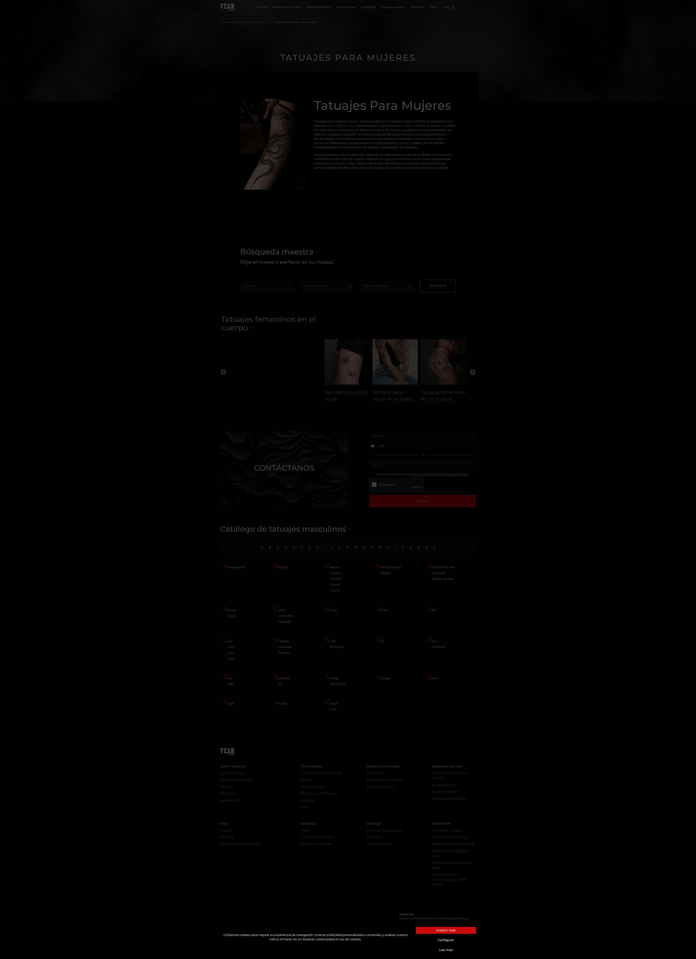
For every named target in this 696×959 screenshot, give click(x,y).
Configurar (446, 940)
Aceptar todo (446, 930)
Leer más (446, 950)
